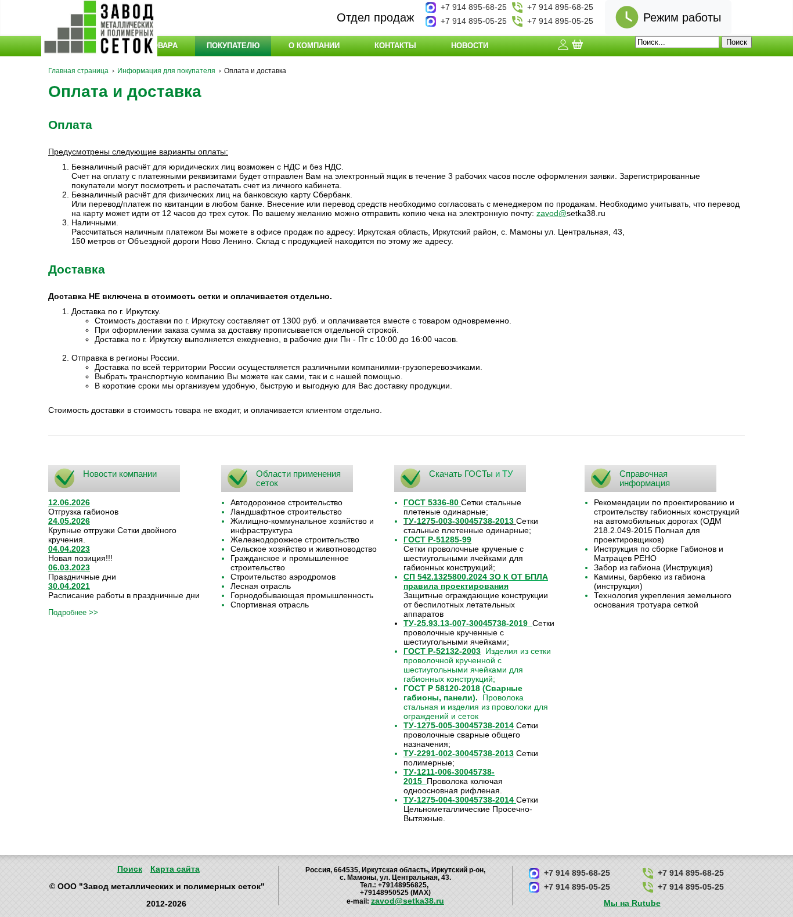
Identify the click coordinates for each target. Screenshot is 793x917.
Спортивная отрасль (269, 604)
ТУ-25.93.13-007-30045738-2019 (465, 623)
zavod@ (551, 213)
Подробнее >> (73, 612)
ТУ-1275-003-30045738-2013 (458, 521)
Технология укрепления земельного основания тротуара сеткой (662, 600)
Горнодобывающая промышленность (301, 595)
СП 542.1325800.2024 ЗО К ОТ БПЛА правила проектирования (475, 581)
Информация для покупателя (166, 71)
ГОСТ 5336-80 (431, 502)
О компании (314, 45)
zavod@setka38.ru (407, 900)
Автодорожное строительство (286, 502)
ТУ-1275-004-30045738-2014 (458, 799)
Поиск (129, 868)
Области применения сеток (298, 478)
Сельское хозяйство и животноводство (303, 548)
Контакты (395, 45)
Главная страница (78, 71)
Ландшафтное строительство (286, 511)
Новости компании (120, 474)
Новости (469, 45)
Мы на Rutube (632, 903)
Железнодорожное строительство (294, 539)
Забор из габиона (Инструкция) (653, 567)
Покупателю (233, 45)
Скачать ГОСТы (461, 474)
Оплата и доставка (124, 91)
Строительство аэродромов (283, 576)
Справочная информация (644, 478)
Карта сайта (175, 868)
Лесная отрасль (260, 586)
